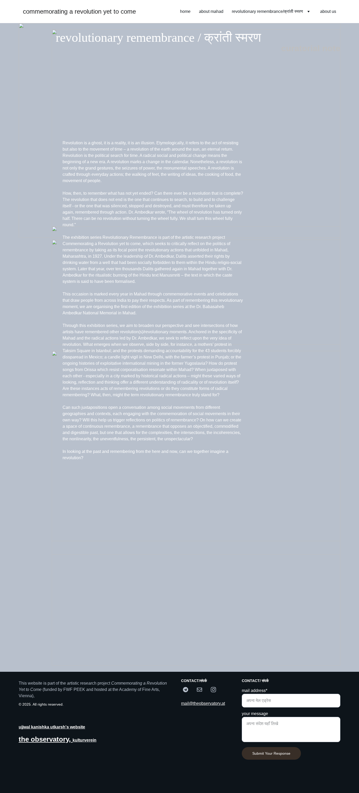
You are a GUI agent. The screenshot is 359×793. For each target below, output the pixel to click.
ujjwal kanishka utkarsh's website (52, 727)
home (185, 11)
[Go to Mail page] (202, 689)
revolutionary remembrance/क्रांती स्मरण (267, 11)
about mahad (211, 11)
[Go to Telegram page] (188, 689)
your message (255, 713)
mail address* (254, 690)
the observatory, (46, 739)
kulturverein (84, 740)
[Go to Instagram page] (213, 689)
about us (328, 11)
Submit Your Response (271, 753)
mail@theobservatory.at (203, 703)
